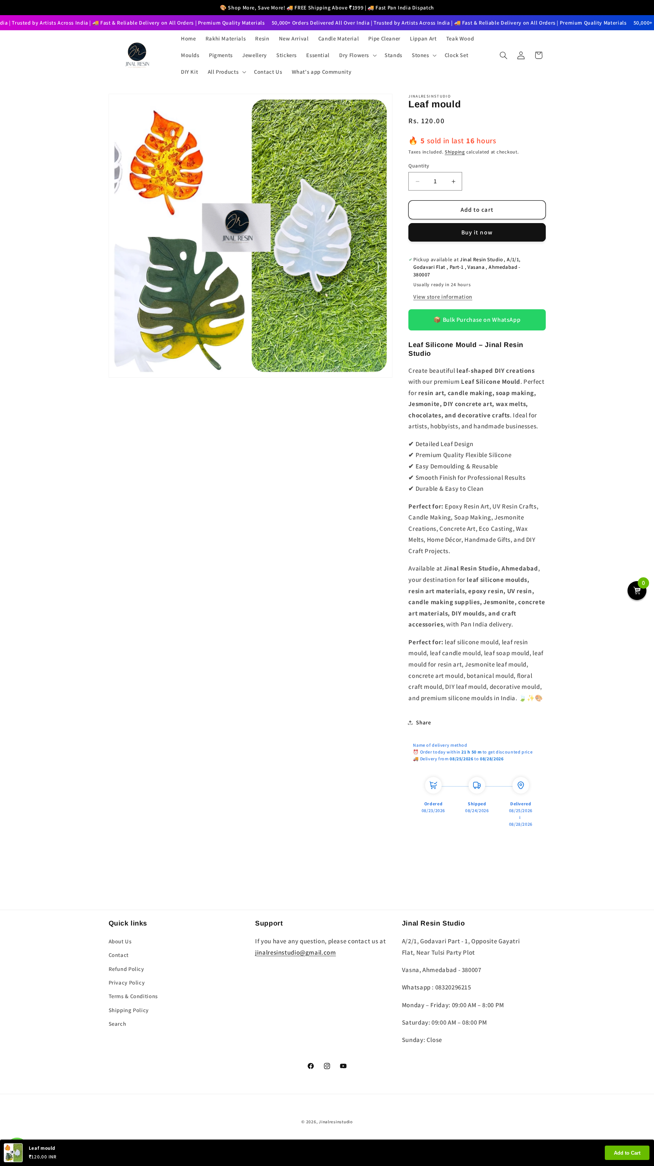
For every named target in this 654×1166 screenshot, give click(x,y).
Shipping (455, 152)
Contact (119, 954)
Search (117, 1023)
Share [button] (423, 722)
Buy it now (477, 232)
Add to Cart (627, 1153)
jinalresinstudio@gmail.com (295, 952)
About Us (120, 941)
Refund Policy (126, 968)
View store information (442, 296)
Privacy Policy (127, 982)
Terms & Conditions (133, 996)
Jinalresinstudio (336, 1121)
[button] (357, 55)
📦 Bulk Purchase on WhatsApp (476, 320)
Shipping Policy (129, 1010)
